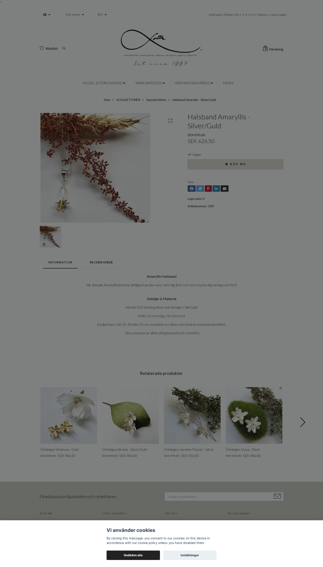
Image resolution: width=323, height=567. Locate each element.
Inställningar (190, 555)
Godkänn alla (133, 555)
